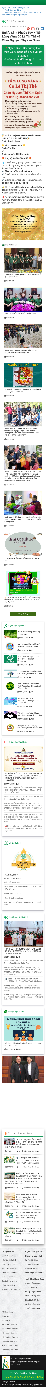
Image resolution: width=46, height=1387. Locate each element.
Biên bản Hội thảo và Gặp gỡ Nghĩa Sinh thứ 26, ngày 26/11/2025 (23, 1044)
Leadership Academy (9, 1341)
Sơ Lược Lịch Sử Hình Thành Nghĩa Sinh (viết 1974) (22, 903)
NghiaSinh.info (25, 1359)
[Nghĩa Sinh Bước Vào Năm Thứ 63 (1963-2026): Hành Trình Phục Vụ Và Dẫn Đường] (9, 1214)
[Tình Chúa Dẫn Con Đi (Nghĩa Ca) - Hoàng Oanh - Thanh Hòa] (10, 674)
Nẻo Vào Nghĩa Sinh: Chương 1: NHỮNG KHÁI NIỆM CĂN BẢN (23, 888)
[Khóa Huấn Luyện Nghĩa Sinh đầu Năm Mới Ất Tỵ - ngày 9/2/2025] (23, 260)
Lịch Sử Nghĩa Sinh (12, 882)
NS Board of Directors (10, 1329)
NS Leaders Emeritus (9, 1333)
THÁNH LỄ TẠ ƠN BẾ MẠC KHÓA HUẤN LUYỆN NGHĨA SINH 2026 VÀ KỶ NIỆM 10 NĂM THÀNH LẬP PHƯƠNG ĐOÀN (23, 789)
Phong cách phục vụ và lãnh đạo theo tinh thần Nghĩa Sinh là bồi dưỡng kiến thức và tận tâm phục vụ (23, 987)
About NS (5, 1316)
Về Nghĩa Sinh (15, 843)
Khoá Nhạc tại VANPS (34, 1272)
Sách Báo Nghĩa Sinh (32, 1300)
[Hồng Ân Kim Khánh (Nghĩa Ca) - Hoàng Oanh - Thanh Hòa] (10, 728)
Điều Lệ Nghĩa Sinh (9, 1277)
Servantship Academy (10, 1345)
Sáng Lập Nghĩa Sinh (9, 1285)
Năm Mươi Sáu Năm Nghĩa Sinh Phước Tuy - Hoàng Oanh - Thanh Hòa (29, 686)
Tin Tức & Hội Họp (31, 1260)
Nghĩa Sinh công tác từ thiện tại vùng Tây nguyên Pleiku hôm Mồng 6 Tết (20, 351)
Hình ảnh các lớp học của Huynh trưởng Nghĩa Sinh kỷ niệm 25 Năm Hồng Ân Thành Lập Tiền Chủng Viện (22, 519)
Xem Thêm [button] (23, 614)
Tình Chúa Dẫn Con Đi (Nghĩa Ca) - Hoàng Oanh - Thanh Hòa (30, 672)
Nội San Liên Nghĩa (32, 1264)
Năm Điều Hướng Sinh (14, 898)
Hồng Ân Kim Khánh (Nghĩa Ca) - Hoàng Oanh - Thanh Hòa (30, 726)
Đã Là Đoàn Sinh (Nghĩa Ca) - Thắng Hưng (29, 633)
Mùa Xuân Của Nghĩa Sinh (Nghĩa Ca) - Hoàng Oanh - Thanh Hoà (28, 659)
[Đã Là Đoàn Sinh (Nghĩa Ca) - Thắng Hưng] (10, 634)
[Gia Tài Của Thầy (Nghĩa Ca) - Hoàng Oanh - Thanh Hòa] (10, 646)
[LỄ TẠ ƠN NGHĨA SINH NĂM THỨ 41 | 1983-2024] (23, 544)
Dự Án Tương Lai (31, 1287)
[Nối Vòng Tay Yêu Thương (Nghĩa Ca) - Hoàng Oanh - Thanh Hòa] (10, 701)
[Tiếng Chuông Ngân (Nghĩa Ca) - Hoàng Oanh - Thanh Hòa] (10, 715)
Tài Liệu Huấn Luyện (32, 1304)
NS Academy (7, 1312)
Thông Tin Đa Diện (31, 1268)
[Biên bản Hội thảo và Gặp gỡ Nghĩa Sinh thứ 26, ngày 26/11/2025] (23, 1028)
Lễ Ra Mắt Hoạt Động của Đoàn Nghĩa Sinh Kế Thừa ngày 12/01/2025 (22, 390)
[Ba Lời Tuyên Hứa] (23, 860)
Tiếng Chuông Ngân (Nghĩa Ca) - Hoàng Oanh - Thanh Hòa (30, 714)
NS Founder (6, 1320)
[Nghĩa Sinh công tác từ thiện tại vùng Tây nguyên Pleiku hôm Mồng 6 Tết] (23, 336)
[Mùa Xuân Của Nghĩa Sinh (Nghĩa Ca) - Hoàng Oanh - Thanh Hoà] (10, 659)
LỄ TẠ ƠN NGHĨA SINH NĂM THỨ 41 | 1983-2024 (21, 559)
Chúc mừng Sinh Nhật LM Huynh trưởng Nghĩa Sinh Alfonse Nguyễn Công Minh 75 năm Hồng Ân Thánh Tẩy (23, 996)
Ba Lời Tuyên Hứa (11, 875)
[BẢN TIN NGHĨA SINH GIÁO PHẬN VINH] (23, 299)
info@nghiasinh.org (14, 1384)
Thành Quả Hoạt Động (16, 21)
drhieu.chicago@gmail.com (33, 1384)
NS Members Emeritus (10, 1337)
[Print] (37, 28)
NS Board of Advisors (9, 1324)
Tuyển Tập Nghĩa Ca (17, 625)
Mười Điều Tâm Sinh (13, 893)
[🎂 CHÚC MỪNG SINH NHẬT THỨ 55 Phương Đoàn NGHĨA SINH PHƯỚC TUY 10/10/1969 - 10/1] (23, 583)
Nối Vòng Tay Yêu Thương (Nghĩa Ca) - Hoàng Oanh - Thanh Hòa (28, 700)
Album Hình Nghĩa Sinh (33, 1296)
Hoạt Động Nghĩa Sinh (18, 917)
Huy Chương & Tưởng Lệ (11, 1289)
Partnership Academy (10, 1349)
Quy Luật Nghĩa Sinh (9, 1281)
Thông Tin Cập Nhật (18, 742)
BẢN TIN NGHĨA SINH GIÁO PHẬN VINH (20, 313)
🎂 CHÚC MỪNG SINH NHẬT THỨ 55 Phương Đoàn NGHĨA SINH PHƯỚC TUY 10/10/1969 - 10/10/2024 (22, 599)
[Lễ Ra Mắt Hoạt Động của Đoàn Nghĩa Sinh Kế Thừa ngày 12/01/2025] (23, 375)
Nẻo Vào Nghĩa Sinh (9, 1260)
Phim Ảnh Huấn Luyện (33, 1308)
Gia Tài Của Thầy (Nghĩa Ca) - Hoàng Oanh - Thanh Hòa (29, 645)
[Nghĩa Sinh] (6, 1362)
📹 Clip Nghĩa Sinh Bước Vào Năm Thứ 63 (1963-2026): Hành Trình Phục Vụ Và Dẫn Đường (23, 980)
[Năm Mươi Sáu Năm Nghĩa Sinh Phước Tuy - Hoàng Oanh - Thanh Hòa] (10, 686)
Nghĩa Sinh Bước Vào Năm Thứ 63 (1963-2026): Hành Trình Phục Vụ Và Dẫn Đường (28, 1215)
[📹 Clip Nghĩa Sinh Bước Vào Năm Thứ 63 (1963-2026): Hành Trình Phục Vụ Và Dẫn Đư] (9, 1159)
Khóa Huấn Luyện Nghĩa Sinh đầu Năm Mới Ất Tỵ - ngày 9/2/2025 (22, 275)
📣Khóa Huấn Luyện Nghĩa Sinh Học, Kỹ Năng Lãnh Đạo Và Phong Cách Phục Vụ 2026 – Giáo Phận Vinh (23, 828)
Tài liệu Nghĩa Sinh (16, 1011)
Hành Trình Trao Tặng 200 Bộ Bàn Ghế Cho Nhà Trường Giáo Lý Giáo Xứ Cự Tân (23, 797)
